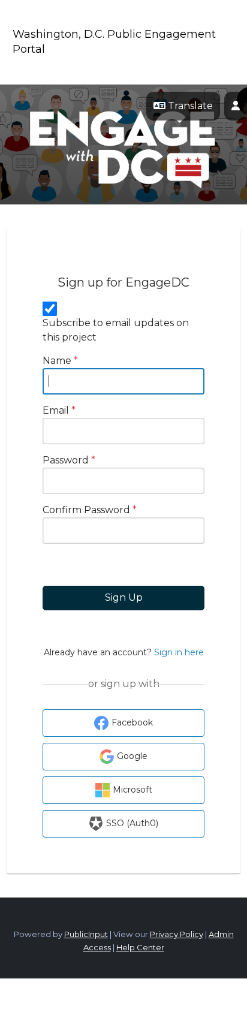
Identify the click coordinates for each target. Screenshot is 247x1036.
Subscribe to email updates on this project (116, 330)
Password (69, 460)
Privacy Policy (176, 934)
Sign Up (124, 597)
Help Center (140, 947)
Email (59, 410)
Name (60, 360)
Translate (189, 106)
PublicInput (86, 934)
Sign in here (179, 652)
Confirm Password (90, 510)
